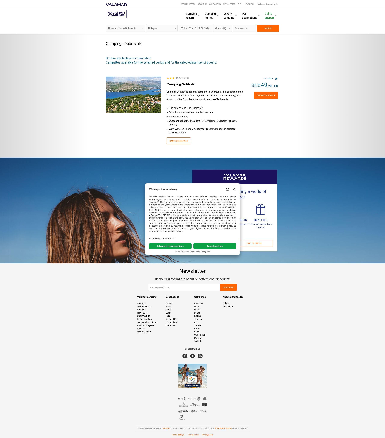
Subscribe (228, 287)
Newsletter (229, 4)
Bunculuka (228, 306)
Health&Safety (144, 332)
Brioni (197, 313)
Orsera (197, 309)
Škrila (196, 332)
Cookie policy (193, 435)
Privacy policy (207, 435)
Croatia (169, 303)
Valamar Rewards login (268, 4)
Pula (168, 316)
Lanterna (198, 303)
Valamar (166, 428)
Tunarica (198, 319)
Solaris (226, 303)
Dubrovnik (170, 325)
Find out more (254, 243)
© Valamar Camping (223, 428)
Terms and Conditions (147, 322)
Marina (197, 316)
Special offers (188, 4)
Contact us (215, 4)
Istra (196, 306)
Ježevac (198, 325)
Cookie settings (178, 435)
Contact (141, 303)
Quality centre (143, 316)
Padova (198, 338)
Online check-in (144, 306)
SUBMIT (268, 28)
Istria (168, 306)
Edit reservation (144, 319)
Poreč (168, 309)
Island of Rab (172, 322)
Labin (168, 313)
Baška (197, 328)
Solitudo (198, 341)
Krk (195, 322)
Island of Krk (171, 319)
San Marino (199, 335)
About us (202, 4)
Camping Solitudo (181, 84)
